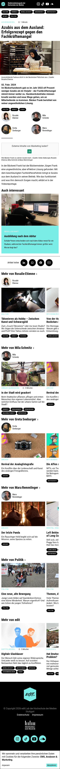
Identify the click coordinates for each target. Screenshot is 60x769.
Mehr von (18, 274)
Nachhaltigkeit (9, 413)
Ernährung (29, 409)
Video (23, 109)
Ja (29, 151)
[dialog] (30, 760)
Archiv (50, 404)
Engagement (16, 409)
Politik (13, 16)
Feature (23, 336)
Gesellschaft (26, 12)
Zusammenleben (9, 672)
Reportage (22, 413)
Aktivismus (21, 668)
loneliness (52, 550)
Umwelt (14, 12)
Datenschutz (23, 714)
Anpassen (6, 765)
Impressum (37, 714)
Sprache (32, 668)
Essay (21, 672)
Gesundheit (39, 12)
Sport (5, 16)
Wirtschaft (51, 12)
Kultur (5, 12)
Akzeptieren (51, 765)
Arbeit (14, 109)
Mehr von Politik (12, 560)
